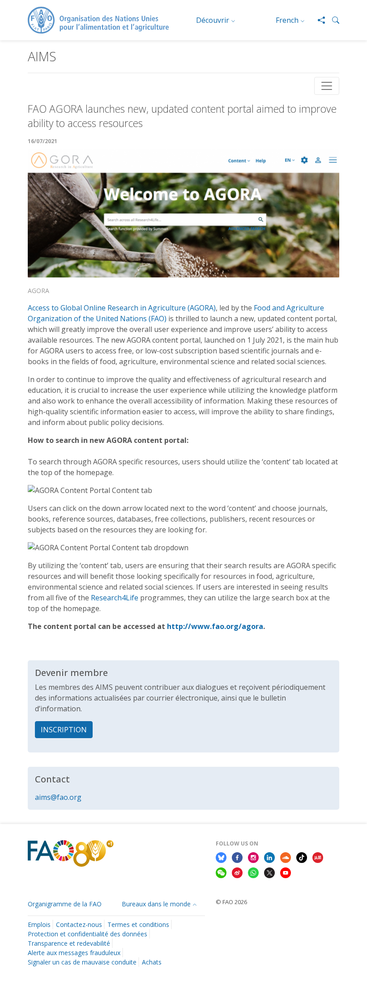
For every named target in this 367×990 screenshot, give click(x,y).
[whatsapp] (253, 872)
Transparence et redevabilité (69, 943)
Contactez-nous (79, 924)
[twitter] (269, 872)
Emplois (39, 924)
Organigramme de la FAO (65, 904)
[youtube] (285, 872)
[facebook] (237, 857)
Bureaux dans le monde (156, 904)
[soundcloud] (285, 857)
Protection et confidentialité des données (87, 934)
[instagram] (253, 857)
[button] (332, 20)
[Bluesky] (221, 857)
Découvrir (212, 20)
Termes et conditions (138, 924)
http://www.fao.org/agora (215, 626)
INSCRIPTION (64, 730)
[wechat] (221, 872)
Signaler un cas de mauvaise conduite (82, 962)
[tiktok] (301, 857)
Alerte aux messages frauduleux (74, 952)
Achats (152, 962)
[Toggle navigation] (326, 86)
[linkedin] (269, 857)
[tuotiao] (317, 857)
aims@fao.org (58, 797)
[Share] (318, 20)
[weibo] (237, 872)
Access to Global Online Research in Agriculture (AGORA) (122, 308)
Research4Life (114, 598)
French (287, 20)
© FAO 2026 (231, 902)
